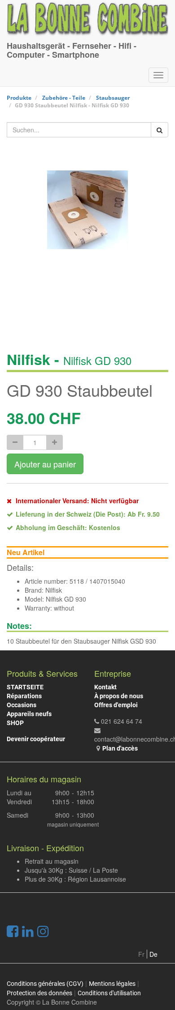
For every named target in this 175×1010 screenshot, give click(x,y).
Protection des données (39, 993)
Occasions (21, 705)
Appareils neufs (29, 713)
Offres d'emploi (116, 705)
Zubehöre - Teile (63, 98)
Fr (141, 954)
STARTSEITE (25, 687)
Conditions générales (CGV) (45, 983)
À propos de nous (118, 696)
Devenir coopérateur (36, 739)
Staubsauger (113, 98)
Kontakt (105, 687)
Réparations (24, 696)
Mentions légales (112, 983)
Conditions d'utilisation (109, 993)
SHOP (15, 722)
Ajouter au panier (45, 464)
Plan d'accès (120, 748)
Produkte (19, 98)
